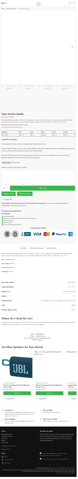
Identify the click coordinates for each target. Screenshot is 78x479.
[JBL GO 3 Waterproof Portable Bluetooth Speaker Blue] (17, 366)
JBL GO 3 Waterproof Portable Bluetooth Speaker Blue (16, 386)
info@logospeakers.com (9, 446)
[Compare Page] (11, 199)
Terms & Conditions (59, 468)
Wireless (48, 338)
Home (3, 8)
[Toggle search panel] (70, 3)
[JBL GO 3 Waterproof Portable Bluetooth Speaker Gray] (49, 366)
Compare (6, 199)
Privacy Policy (70, 468)
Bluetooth (30, 338)
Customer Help (8, 459)
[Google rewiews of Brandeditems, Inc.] (57, 459)
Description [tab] (23, 248)
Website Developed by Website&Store (65, 473)
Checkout (7, 463)
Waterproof (42, 338)
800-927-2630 (6, 449)
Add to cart (42, 188)
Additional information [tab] (36, 248)
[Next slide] (72, 47)
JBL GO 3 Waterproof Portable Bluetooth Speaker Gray (49, 386)
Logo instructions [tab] (51, 248)
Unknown (39, 340)
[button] (73, 3)
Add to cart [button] (17, 393)
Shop (5, 456)
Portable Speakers (11, 8)
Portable (36, 338)
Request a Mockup (25, 193)
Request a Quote (9, 193)
